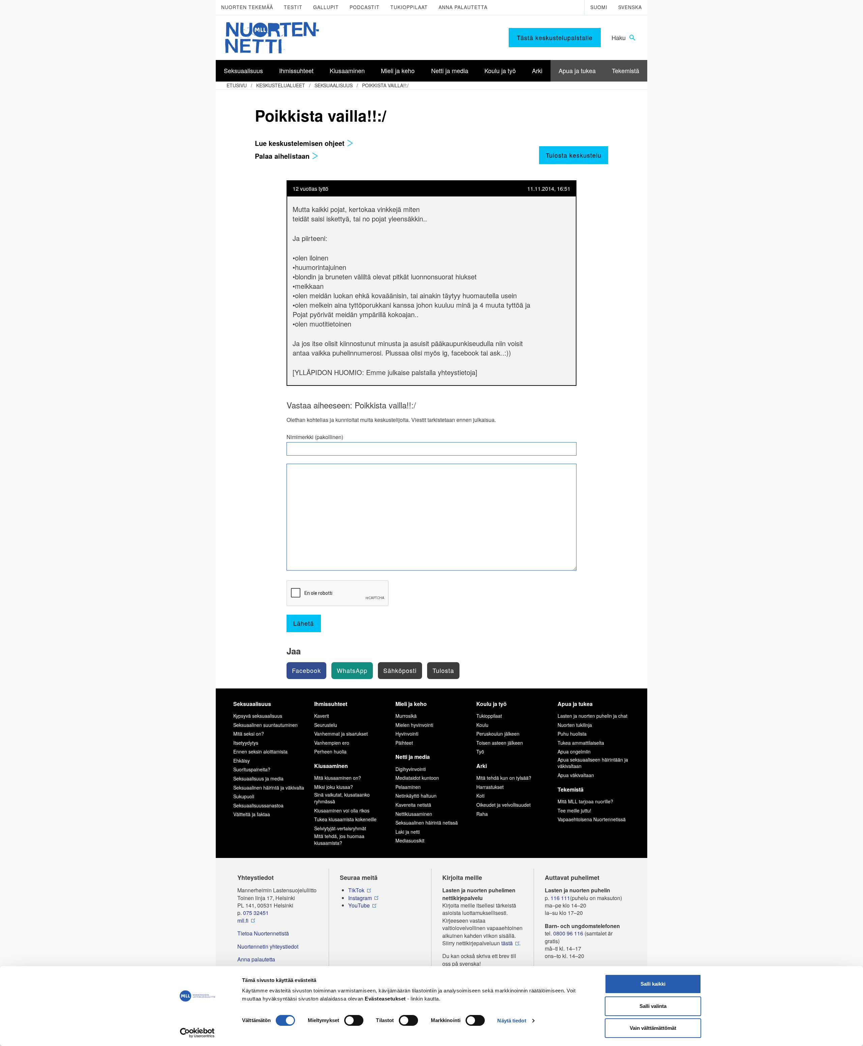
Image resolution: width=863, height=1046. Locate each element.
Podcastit (365, 7)
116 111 (560, 898)
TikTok (356, 890)
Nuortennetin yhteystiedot (267, 946)
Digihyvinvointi (410, 769)
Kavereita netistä (413, 804)
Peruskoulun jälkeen (497, 733)
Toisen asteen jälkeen (499, 742)
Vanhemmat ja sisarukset (341, 733)
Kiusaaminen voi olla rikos (341, 810)
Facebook (306, 670)
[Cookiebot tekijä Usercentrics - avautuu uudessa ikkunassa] (197, 1033)
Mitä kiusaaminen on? (337, 777)
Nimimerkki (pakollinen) (315, 437)
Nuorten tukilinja (575, 724)
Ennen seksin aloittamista (260, 751)
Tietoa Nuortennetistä (263, 933)
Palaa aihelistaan (283, 156)
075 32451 (256, 913)
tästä (507, 943)
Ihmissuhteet (330, 704)
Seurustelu (325, 724)
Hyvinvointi (406, 733)
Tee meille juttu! (574, 810)
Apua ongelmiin (574, 751)
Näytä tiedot (511, 1020)
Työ (480, 751)
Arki (481, 766)
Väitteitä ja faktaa (251, 814)
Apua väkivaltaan (576, 775)
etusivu (237, 85)
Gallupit (326, 7)
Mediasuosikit (409, 840)
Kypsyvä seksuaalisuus (257, 715)
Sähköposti (400, 670)
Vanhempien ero (331, 742)
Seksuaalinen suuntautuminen (265, 724)
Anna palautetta (463, 7)
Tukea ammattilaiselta (581, 742)
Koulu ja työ (491, 704)
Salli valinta (652, 1006)
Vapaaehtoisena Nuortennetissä (592, 819)
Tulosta (443, 670)
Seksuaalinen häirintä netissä (426, 822)
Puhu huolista (572, 733)
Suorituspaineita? (251, 769)
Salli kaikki (653, 984)
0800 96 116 (568, 933)
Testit (293, 7)
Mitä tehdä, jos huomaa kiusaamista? (339, 839)
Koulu (482, 724)
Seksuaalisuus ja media (258, 778)
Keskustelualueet (280, 85)
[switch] (353, 1020)
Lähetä (303, 623)
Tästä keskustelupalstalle (555, 37)
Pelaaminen (408, 786)
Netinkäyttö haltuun (416, 795)
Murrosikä (406, 715)
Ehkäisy (241, 760)
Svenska (630, 7)
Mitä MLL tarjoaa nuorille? (585, 801)
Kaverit (321, 715)
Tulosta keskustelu (573, 155)
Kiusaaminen (331, 766)
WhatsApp (352, 670)
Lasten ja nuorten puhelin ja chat (592, 715)
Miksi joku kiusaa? (333, 786)
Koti (480, 795)
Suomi (598, 7)
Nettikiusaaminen (413, 813)
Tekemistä (571, 789)
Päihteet (404, 742)
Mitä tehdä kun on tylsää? (503, 777)
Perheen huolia (330, 751)
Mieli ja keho (411, 704)
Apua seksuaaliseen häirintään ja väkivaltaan (593, 763)
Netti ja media (412, 757)
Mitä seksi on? (248, 733)
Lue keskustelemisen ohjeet (301, 143)
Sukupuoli (243, 796)
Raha (482, 813)
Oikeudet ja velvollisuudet (503, 804)
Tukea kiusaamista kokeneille (345, 819)
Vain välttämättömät (653, 1028)
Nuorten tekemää (247, 7)
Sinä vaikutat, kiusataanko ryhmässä (342, 798)
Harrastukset (490, 786)
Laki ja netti (407, 831)
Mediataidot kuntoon (417, 777)
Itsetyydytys (245, 742)
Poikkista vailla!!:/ (385, 85)
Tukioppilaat (409, 7)
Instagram (360, 898)
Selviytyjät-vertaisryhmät (340, 828)
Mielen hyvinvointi (414, 724)
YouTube (359, 905)
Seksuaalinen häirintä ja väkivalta (268, 787)
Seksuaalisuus (334, 85)
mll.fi (242, 920)
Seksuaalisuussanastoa (258, 805)
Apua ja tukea (575, 704)
